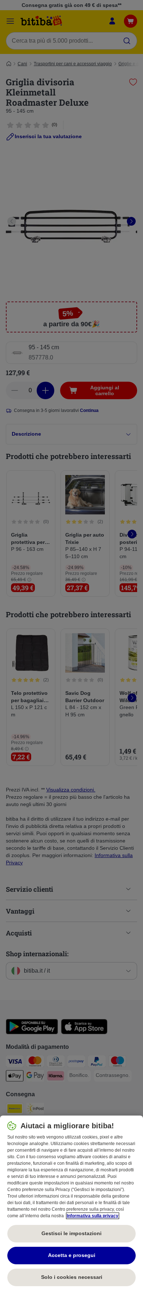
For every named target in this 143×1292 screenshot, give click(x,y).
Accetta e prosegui (71, 1255)
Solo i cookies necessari (71, 1277)
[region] (71, 1204)
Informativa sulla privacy (92, 1215)
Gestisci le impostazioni (71, 1233)
